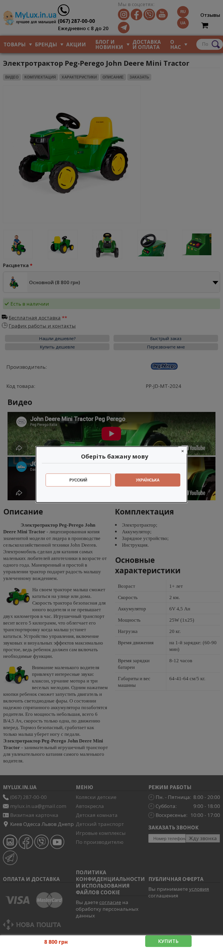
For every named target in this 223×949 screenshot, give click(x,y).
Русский (78, 480)
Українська (147, 480)
